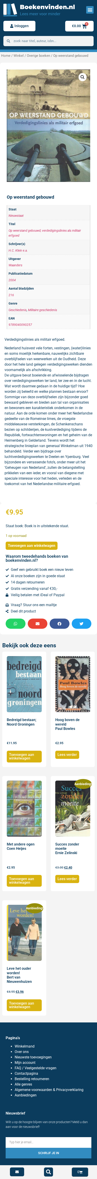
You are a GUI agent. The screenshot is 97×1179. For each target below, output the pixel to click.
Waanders (15, 265)
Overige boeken (38, 56)
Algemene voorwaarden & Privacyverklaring (49, 1090)
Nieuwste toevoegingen (33, 1057)
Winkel (19, 56)
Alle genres (23, 1084)
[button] (90, 10)
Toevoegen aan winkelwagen (31, 545)
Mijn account (25, 1062)
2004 (12, 280)
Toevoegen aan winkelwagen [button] (21, 756)
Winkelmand (25, 1046)
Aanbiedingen (26, 1095)
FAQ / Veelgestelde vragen (35, 1068)
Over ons (22, 1052)
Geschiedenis (18, 310)
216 (11, 295)
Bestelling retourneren (32, 1079)
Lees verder (67, 755)
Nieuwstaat (16, 216)
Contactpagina (26, 1073)
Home (5, 56)
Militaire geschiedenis (42, 310)
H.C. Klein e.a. (18, 250)
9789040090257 (20, 325)
